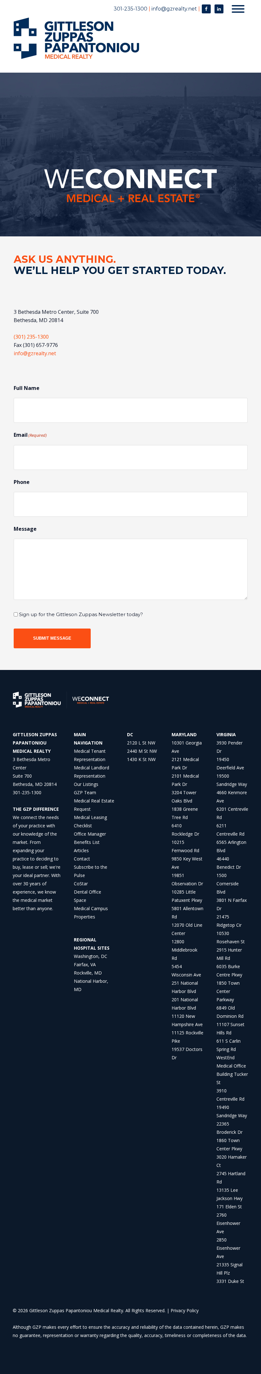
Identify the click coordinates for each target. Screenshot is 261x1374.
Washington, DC (90, 956)
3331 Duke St (230, 1281)
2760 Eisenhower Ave (228, 1223)
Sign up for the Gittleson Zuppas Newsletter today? (81, 614)
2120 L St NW (141, 743)
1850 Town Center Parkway (228, 991)
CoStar (81, 884)
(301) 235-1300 (31, 336)
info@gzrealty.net (174, 9)
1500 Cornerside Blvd (227, 883)
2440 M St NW (142, 751)
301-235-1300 (130, 9)
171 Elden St (229, 1207)
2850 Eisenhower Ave (228, 1248)
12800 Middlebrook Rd (184, 950)
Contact (82, 859)
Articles (81, 850)
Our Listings (86, 784)
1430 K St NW (141, 759)
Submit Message (52, 638)
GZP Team (85, 792)
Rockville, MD (88, 973)
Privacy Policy (185, 1310)
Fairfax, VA (85, 964)
